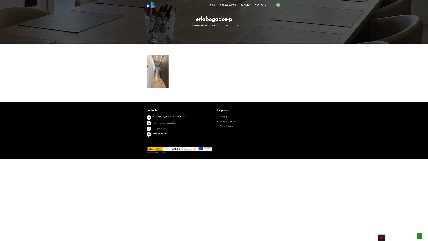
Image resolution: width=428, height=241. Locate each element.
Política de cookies (227, 126)
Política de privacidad (228, 121)
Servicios (246, 4)
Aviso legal (224, 117)
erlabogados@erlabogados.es (165, 123)
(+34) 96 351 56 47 (161, 129)
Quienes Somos (228, 4)
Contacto (260, 4)
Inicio (212, 4)
